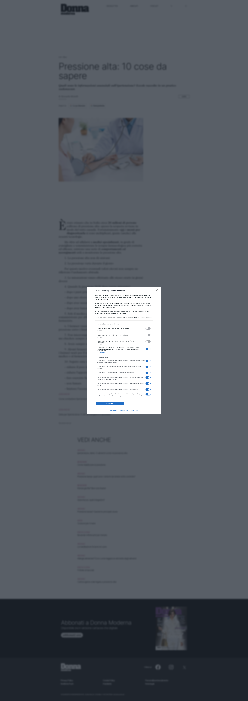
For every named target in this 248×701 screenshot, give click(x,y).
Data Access (124, 410)
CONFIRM (110, 403)
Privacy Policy (135, 410)
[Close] (157, 291)
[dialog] (124, 350)
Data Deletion (113, 410)
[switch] (148, 328)
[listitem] (124, 324)
